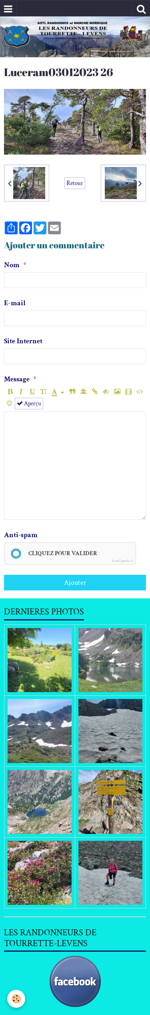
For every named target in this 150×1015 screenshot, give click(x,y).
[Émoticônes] (9, 403)
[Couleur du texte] (57, 392)
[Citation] (72, 392)
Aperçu (32, 403)
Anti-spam (21, 535)
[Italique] (21, 392)
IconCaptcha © (122, 560)
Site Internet (23, 341)
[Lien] (94, 392)
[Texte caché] (106, 392)
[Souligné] (32, 392)
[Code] (139, 392)
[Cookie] (16, 999)
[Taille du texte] (43, 392)
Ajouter (75, 582)
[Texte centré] (83, 392)
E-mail (15, 303)
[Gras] (10, 392)
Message (17, 379)
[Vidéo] (128, 392)
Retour (74, 183)
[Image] (117, 392)
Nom (12, 265)
